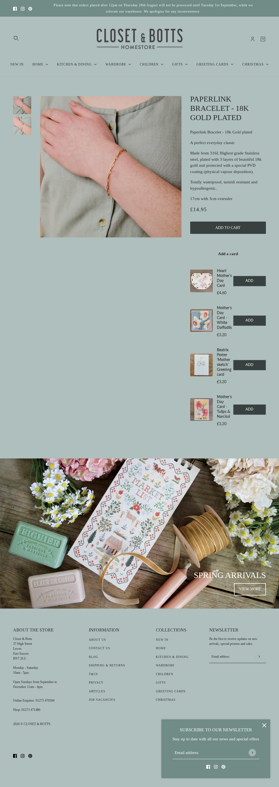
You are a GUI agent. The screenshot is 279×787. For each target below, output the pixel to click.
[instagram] (23, 8)
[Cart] (263, 39)
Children (164, 674)
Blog (93, 656)
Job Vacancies (102, 699)
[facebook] (15, 8)
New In (162, 639)
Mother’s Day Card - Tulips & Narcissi (224, 407)
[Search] (16, 38)
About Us (97, 639)
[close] (264, 725)
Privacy (96, 682)
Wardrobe (165, 665)
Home (161, 648)
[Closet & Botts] (140, 39)
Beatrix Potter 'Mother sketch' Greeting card (224, 362)
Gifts (161, 682)
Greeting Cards (171, 691)
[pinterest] (30, 8)
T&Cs (93, 674)
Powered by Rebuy (228, 435)
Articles (97, 691)
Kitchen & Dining (172, 656)
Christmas (165, 699)
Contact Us (99, 648)
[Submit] (252, 752)
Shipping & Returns (107, 665)
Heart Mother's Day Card (224, 278)
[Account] (253, 39)
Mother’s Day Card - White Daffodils (224, 318)
